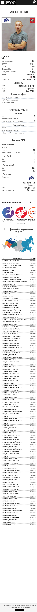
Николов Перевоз (11, 359)
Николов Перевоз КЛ (12, 369)
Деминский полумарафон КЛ (15, 275)
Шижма (8, 293)
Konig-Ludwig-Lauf (11, 381)
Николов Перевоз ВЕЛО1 (13, 336)
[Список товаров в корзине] (34, 3)
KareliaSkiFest (10, 364)
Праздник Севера (11, 291)
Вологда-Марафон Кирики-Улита (16, 319)
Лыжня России (10, 522)
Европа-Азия (9, 296)
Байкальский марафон (13, 260)
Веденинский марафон (13, 279)
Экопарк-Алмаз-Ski (11, 286)
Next (33, 202)
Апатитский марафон (12, 322)
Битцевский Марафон (12, 435)
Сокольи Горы (10, 284)
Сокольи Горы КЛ (11, 268)
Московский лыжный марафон (16, 282)
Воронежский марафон (13, 472)
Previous (30, 202)
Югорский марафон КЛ (13, 265)
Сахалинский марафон (13, 310)
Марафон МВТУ (10, 501)
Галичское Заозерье (12, 300)
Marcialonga (9, 383)
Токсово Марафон (11, 303)
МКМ (6, 416)
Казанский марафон (12, 345)
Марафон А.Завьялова (12, 440)
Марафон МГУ (9, 272)
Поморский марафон (12, 308)
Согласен (19, 610)
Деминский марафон (12, 277)
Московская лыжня (12, 451)
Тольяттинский (10, 430)
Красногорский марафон (14, 315)
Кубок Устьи (9, 270)
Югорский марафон (12, 263)
